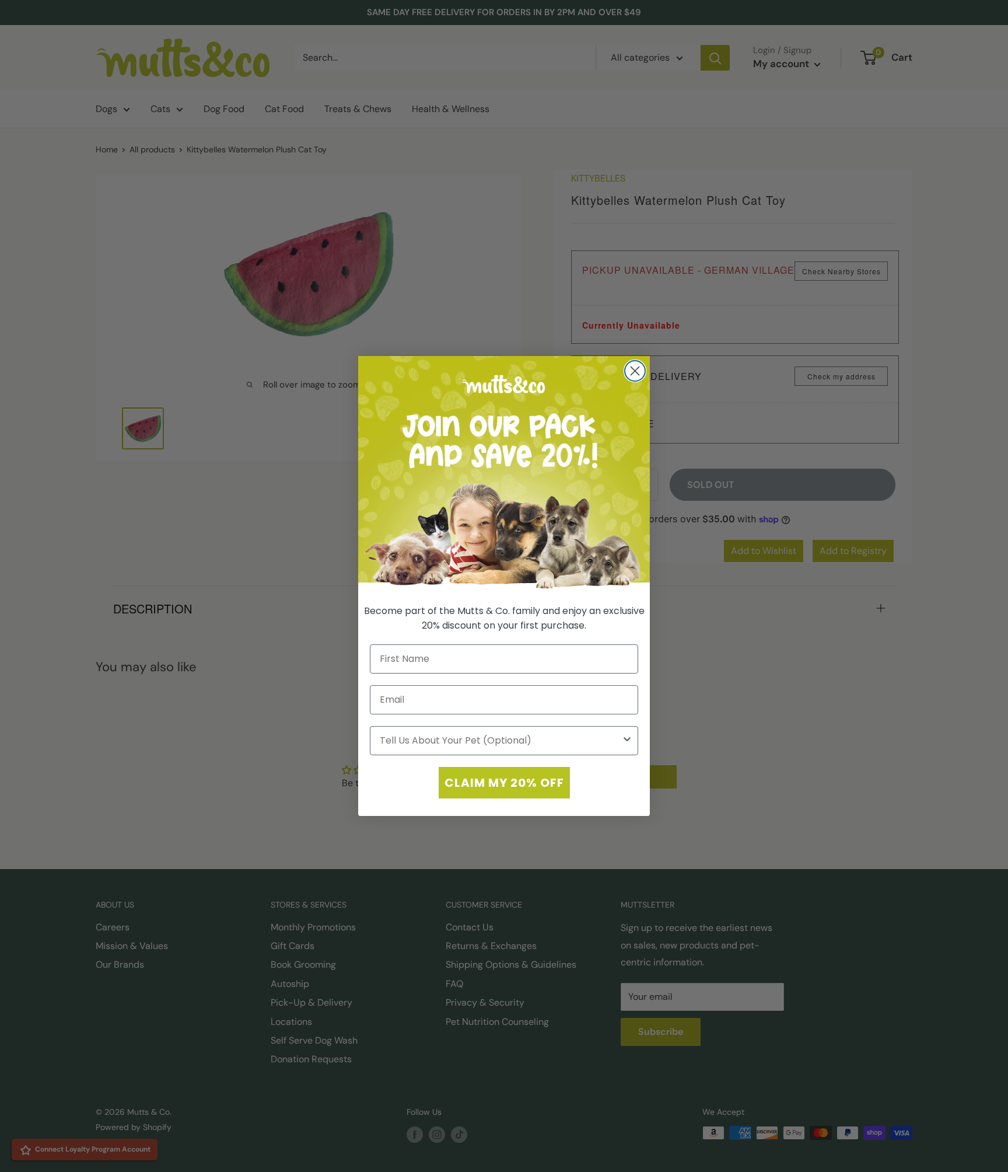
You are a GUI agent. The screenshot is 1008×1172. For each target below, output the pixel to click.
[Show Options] (627, 741)
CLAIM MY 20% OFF (504, 783)
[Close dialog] (635, 371)
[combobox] (500, 741)
